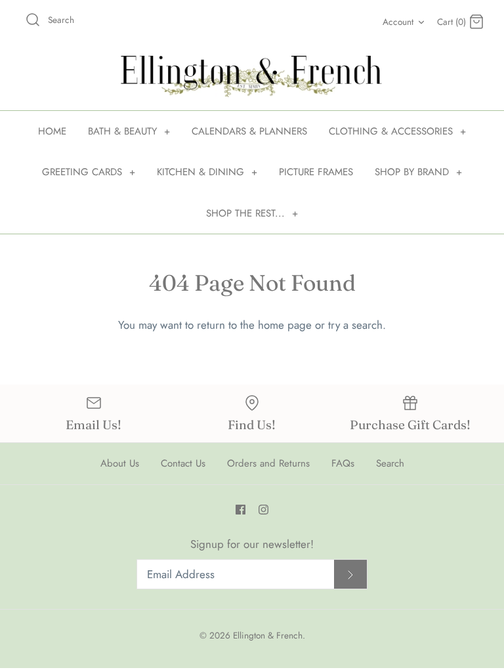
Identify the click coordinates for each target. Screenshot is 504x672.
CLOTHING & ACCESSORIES (397, 131)
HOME (52, 131)
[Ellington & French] (252, 76)
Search (390, 463)
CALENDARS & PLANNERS (249, 131)
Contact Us (183, 463)
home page (285, 325)
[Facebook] (240, 509)
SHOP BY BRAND (418, 172)
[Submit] (350, 574)
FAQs (342, 463)
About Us (119, 463)
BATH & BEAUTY (129, 131)
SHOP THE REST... (252, 213)
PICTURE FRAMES (316, 172)
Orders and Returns (268, 463)
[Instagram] (263, 509)
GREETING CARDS (88, 172)
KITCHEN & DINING (207, 172)
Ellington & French (268, 635)
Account (398, 21)
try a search (355, 325)
